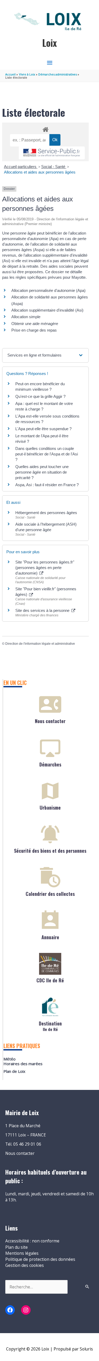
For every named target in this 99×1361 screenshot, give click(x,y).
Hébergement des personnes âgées (46, 512)
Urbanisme (50, 807)
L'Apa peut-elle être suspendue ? (43, 428)
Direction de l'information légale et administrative (40, 644)
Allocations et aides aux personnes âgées (40, 172)
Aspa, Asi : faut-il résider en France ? (47, 485)
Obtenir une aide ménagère (34, 323)
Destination (50, 1025)
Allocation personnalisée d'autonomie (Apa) (48, 290)
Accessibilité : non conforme (32, 1241)
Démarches (50, 764)
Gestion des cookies (24, 1265)
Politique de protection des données (40, 1259)
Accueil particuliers (20, 166)
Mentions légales (22, 1253)
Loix (49, 42)
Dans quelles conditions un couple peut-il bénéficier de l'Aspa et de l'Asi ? (46, 454)
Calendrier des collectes (50, 893)
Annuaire (50, 937)
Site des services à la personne (42, 610)
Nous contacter (50, 721)
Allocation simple (25, 316)
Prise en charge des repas (34, 330)
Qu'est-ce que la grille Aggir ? (40, 396)
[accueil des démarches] (45, 128)
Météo (9, 1059)
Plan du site (16, 1247)
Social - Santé (53, 166)
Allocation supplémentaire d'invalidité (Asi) (47, 310)
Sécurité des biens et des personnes (50, 850)
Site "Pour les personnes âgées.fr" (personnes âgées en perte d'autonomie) (44, 567)
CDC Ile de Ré (50, 980)
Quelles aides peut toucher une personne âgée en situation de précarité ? (42, 472)
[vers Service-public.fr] (52, 152)
